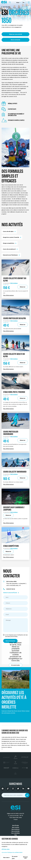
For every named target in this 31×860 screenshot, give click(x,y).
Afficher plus (5, 849)
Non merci (6, 857)
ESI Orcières (14, 283)
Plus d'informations (8, 295)
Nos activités (15, 831)
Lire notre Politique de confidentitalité (12, 852)
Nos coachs (15, 827)
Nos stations (15, 829)
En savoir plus (15, 665)
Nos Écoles (6, 7)
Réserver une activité (15, 34)
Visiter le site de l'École (10, 592)
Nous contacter (15, 40)
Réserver (22, 287)
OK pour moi (25, 857)
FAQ (15, 835)
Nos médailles (15, 833)
